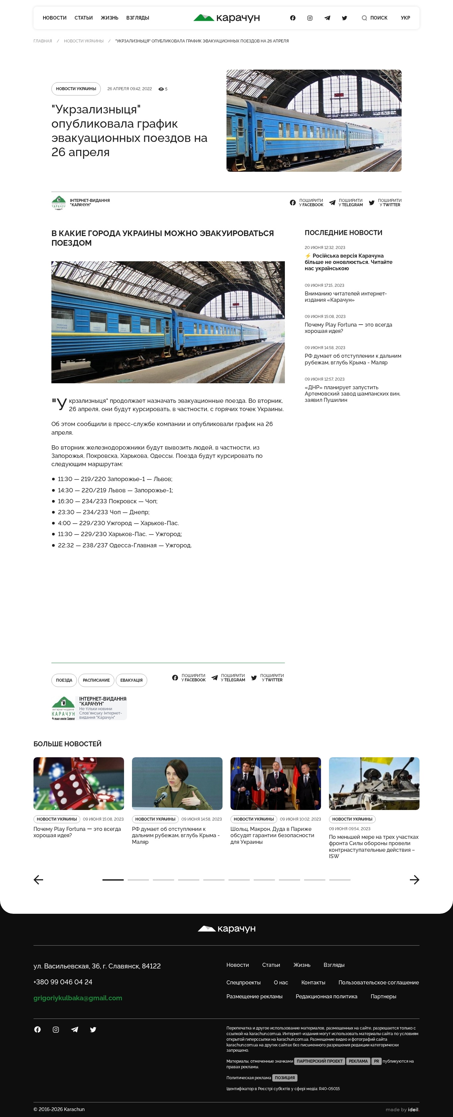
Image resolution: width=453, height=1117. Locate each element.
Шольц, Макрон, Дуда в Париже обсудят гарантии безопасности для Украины (272, 835)
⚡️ (349, 262)
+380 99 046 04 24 (63, 982)
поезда (64, 680)
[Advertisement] (168, 603)
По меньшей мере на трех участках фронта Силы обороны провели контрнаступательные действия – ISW (374, 846)
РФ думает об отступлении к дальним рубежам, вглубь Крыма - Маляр (353, 359)
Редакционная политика (326, 996)
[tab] (113, 880)
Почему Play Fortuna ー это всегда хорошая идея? (348, 328)
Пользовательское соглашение (379, 982)
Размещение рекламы (255, 996)
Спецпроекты (244, 982)
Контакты (313, 982)
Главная (42, 41)
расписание (96, 680)
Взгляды (137, 18)
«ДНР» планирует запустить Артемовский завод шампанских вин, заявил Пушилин (352, 393)
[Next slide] (412, 880)
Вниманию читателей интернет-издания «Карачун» (346, 296)
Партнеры (383, 996)
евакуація (131, 680)
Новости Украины (83, 41)
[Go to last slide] (40, 880)
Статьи (84, 18)
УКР (405, 18)
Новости (55, 18)
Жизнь (109, 18)
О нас (281, 982)
